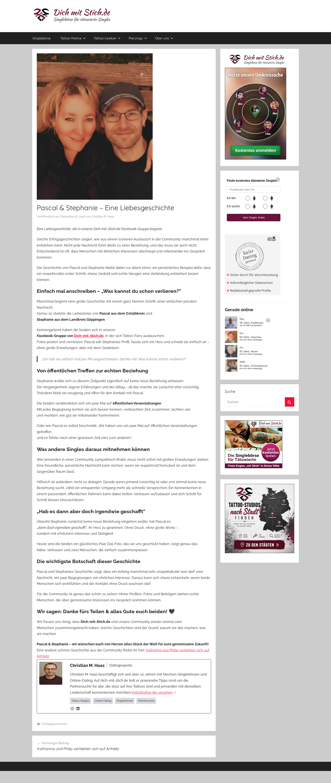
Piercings (136, 38)
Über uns (162, 38)
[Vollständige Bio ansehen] (175, 692)
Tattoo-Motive (70, 38)
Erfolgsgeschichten (55, 724)
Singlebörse (42, 38)
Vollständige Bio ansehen (152, 692)
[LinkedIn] (78, 708)
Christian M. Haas (103, 216)
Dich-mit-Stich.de (89, 336)
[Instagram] (72, 708)
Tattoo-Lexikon (105, 38)
